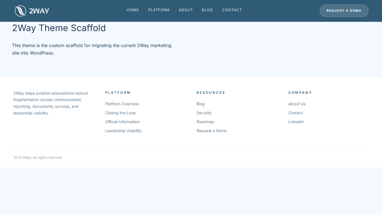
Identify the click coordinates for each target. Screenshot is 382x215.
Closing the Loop (120, 112)
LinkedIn (296, 121)
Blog (207, 10)
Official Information (122, 121)
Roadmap (205, 121)
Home (133, 10)
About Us (296, 103)
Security (204, 112)
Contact (232, 10)
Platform (159, 10)
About (186, 10)
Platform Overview (122, 103)
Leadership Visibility (123, 130)
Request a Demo (344, 11)
